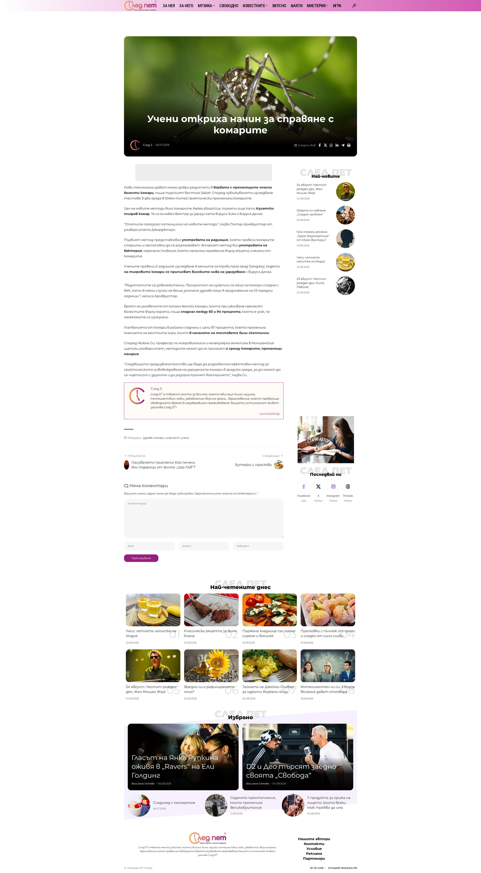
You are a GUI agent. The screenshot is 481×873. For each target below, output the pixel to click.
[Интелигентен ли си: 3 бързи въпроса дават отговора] (328, 665)
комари (159, 438)
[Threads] (348, 492)
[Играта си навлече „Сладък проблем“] (345, 215)
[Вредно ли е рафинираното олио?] (211, 665)
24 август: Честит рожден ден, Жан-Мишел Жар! (312, 189)
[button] (354, 6)
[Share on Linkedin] (337, 145)
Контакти (314, 844)
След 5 (147, 145)
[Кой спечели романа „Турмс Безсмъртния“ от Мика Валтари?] (345, 238)
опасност (173, 438)
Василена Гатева (143, 783)
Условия (314, 849)
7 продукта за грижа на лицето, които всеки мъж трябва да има (329, 803)
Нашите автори (314, 839)
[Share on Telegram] (343, 145)
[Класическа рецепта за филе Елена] (211, 610)
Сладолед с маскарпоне (174, 803)
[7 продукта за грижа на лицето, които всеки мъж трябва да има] (293, 805)
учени (185, 438)
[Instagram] (333, 492)
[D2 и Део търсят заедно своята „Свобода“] (297, 757)
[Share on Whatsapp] (331, 145)
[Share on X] (325, 145)
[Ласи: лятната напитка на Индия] (345, 262)
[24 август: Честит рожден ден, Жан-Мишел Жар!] (345, 191)
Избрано (240, 717)
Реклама (314, 854)
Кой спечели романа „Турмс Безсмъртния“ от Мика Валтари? (313, 236)
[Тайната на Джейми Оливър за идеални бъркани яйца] (269, 665)
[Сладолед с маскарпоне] (139, 805)
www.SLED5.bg (269, 413)
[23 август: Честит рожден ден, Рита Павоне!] (345, 285)
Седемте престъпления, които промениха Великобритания (253, 803)
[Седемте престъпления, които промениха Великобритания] (216, 805)
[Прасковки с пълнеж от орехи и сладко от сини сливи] (328, 610)
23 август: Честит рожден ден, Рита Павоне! (311, 283)
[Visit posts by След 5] (135, 145)
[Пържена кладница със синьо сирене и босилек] (269, 610)
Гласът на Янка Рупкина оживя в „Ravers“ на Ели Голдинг (175, 766)
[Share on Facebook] (319, 145)
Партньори (314, 859)
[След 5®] (140, 5)
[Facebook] (304, 492)
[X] (318, 492)
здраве (148, 438)
